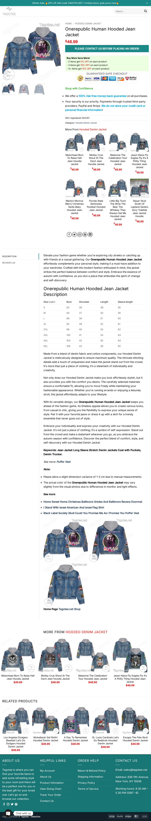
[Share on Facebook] (69, 234)
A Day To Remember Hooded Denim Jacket (75, 739)
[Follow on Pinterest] (16, 804)
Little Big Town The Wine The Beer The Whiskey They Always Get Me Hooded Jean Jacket (117, 210)
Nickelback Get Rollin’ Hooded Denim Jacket (45, 739)
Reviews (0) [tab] (8, 262)
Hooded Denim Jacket (88, 23)
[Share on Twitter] (74, 234)
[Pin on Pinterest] (85, 234)
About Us (45, 776)
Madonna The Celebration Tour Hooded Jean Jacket (118, 159)
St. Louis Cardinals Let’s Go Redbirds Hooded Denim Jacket (105, 740)
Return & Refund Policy (92, 770)
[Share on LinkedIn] (90, 234)
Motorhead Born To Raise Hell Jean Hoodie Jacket (74, 159)
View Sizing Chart (50, 788)
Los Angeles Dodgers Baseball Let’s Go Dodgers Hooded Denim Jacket (16, 742)
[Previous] (7, 52)
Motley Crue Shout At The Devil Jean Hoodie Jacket (96, 159)
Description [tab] (9, 256)
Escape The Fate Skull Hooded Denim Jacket (135, 739)
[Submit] (145, 11)
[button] (6, 77)
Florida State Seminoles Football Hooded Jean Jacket (96, 205)
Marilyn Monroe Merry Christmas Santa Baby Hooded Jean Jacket (74, 207)
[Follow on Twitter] (12, 804)
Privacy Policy (86, 782)
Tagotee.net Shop (70, 609)
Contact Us (47, 800)
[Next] (56, 52)
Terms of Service (88, 788)
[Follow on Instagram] (8, 804)
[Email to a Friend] (79, 234)
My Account (47, 770)
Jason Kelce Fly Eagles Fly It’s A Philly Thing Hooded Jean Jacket (139, 161)
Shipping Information (90, 776)
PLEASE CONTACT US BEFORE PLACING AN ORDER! (107, 48)
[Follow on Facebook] (4, 804)
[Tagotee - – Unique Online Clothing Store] (17, 11)
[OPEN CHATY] (8, 813)
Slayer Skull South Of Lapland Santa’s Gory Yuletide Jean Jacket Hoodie (139, 208)
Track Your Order (50, 794)
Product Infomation (51, 782)
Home (68, 23)
